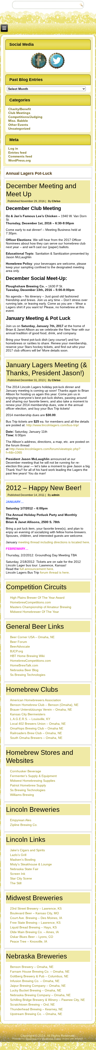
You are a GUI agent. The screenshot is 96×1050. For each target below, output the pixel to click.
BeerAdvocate (20, 646)
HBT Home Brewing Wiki (27, 656)
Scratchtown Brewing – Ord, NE (32, 1004)
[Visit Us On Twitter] (57, 69)
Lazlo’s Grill (18, 855)
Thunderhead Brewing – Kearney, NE (36, 1009)
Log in (13, 148)
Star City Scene (21, 878)
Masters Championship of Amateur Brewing (40, 607)
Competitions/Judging (25, 117)
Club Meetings (19, 113)
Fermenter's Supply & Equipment (33, 776)
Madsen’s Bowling (22, 859)
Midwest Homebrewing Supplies (32, 780)
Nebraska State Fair (24, 869)
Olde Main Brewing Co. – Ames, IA (34, 932)
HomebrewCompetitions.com (30, 602)
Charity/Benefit (19, 109)
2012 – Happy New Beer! (43, 487)
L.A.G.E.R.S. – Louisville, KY (30, 719)
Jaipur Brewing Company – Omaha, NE (38, 985)
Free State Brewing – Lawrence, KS (35, 922)
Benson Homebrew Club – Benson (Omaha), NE (44, 705)
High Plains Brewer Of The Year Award (37, 597)
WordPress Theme (51, 1038)
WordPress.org (19, 160)
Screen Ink (17, 873)
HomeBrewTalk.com (24, 665)
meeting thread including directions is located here (53, 542)
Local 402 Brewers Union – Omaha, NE (38, 723)
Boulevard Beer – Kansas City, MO (34, 913)
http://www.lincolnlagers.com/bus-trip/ (52, 425)
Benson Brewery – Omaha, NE (31, 967)
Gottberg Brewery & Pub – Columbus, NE (39, 976)
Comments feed (20, 156)
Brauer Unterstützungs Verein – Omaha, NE (41, 709)
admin (55, 495)
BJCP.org (16, 651)
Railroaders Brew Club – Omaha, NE (36, 733)
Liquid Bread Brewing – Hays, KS (33, 927)
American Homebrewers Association (35, 700)
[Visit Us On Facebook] (39, 69)
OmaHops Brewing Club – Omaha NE (36, 728)
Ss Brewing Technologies (27, 675)
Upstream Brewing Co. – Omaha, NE (36, 1014)
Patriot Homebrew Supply (28, 785)
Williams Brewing (22, 795)
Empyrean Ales (20, 820)
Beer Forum (18, 642)
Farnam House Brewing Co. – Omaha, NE (39, 971)
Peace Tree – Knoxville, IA (28, 941)
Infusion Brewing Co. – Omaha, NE (34, 981)
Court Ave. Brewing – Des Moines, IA (36, 918)
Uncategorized (19, 128)
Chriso (56, 201)
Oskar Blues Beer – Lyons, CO (31, 937)
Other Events (18, 125)
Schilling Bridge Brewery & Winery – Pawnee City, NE (47, 1000)
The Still (15, 883)
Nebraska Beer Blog (24, 670)
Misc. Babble (18, 120)
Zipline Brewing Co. (24, 825)
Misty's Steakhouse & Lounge (31, 864)
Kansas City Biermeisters (27, 714)
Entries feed (17, 152)
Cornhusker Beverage (25, 771)
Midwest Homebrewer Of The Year (34, 611)
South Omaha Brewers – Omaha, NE (36, 738)
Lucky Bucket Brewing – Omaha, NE (35, 990)
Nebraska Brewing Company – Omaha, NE (40, 995)
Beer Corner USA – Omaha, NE (32, 637)
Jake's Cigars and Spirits (27, 850)
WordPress (31, 1038)
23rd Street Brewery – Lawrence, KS (36, 908)
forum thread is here (54, 572)
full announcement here (36, 569)
